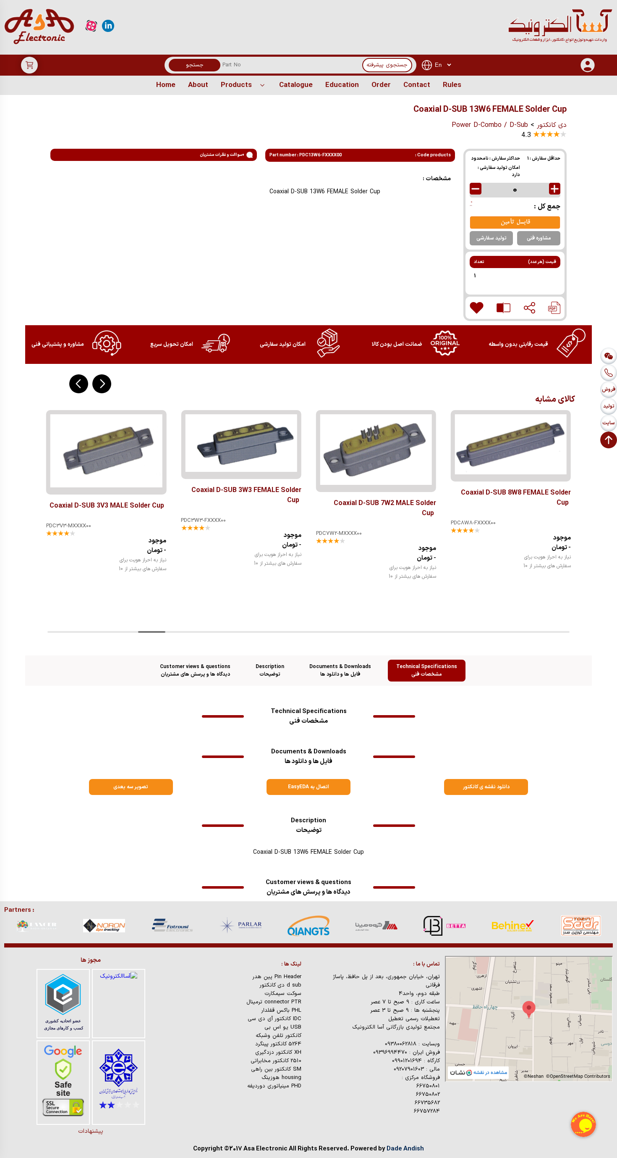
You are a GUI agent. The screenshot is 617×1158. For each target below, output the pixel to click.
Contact (416, 85)
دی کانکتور (552, 125)
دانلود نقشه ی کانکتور (486, 787)
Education (342, 85)
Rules (452, 85)
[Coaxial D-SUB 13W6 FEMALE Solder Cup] (554, 308)
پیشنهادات (90, 1131)
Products (236, 85)
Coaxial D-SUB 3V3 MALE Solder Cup (107, 506)
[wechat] (608, 355)
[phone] (608, 372)
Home (165, 85)
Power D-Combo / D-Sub (490, 125)
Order (381, 85)
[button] (101, 383)
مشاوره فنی (539, 238)
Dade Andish (405, 1149)
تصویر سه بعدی (130, 787)
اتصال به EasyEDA (308, 787)
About (198, 85)
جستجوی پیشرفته (387, 65)
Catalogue (296, 85)
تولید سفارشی (491, 238)
